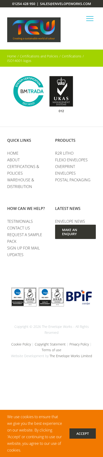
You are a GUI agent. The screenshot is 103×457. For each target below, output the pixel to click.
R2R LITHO (64, 153)
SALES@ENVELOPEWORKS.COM (65, 3)
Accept (82, 433)
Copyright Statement (50, 344)
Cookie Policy (21, 344)
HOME (12, 153)
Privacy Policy (79, 344)
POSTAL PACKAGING (73, 180)
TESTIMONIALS (20, 221)
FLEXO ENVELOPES (71, 159)
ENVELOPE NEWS (70, 221)
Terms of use (51, 350)
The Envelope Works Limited (71, 356)
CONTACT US (18, 228)
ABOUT (13, 159)
